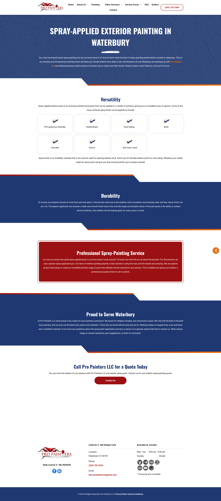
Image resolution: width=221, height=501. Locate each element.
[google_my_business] (59, 471)
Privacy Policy (120, 494)
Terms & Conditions (135, 494)
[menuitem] (71, 4)
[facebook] (54, 471)
